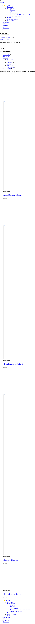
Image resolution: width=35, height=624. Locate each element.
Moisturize (9, 65)
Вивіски (12, 605)
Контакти (6, 620)
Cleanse (9, 61)
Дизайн (9, 612)
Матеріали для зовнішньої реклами (20, 609)
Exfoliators (10, 62)
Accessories (6, 55)
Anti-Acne (9, 59)
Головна (2, 37)
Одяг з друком (14, 608)
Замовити (6, 622)
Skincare (7, 37)
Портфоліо (6, 617)
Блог (4, 619)
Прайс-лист (10, 616)
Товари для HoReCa (16, 611)
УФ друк (12, 606)
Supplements (10, 67)
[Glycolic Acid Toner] (16, 589)
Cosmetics (6, 56)
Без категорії (7, 68)
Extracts (9, 64)
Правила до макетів (12, 614)
